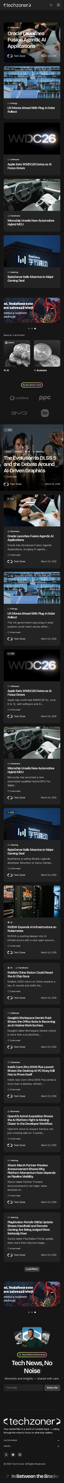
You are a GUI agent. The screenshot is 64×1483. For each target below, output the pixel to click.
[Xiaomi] (43, 405)
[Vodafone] (19, 390)
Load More (31, 1261)
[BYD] (19, 405)
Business (15, 27)
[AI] (16, 349)
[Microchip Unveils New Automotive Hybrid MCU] (31, 191)
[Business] (45, 349)
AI (8, 362)
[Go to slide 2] (31, 322)
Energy (13, 102)
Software (14, 157)
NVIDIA (18, 444)
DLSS (8, 444)
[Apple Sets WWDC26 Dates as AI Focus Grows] (31, 136)
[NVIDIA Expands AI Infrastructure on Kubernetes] (31, 886)
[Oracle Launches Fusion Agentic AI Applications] (31, 502)
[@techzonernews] (6, 1454)
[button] (48, 5)
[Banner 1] (31, 305)
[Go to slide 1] (28, 322)
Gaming (14, 267)
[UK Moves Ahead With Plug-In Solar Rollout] (31, 81)
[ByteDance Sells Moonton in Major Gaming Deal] (31, 246)
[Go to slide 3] (34, 322)
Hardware (15, 212)
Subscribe (50, 1384)
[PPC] (43, 390)
